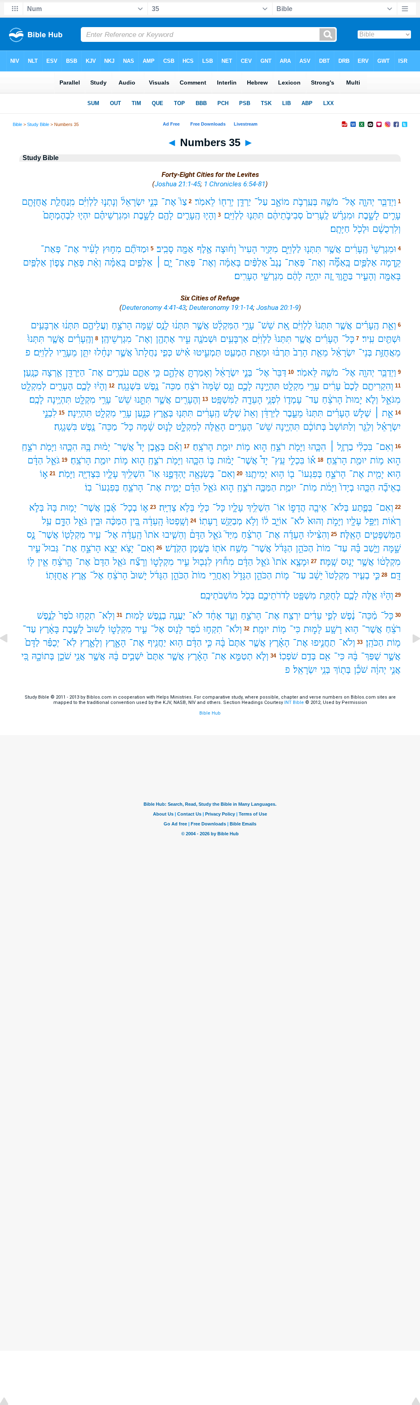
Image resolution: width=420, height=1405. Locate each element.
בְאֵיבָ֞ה (389, 487)
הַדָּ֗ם (192, 487)
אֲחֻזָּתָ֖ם (34, 202)
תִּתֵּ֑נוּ (143, 399)
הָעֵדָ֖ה (252, 399)
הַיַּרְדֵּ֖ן (75, 372)
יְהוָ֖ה (366, 372)
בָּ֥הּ (86, 447)
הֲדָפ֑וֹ (297, 507)
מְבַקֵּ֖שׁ (231, 521)
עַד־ (312, 399)
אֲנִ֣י (395, 670)
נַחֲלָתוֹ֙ (146, 352)
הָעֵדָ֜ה (293, 534)
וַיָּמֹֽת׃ (67, 474)
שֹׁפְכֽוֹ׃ (288, 656)
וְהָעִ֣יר (366, 276)
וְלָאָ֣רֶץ (91, 642)
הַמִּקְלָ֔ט (225, 325)
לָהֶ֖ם (165, 215)
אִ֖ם (325, 656)
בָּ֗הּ (356, 548)
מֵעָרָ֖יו (67, 352)
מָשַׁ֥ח (239, 548)
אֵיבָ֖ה (318, 507)
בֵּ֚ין (134, 521)
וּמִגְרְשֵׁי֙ (383, 249)
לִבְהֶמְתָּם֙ (59, 215)
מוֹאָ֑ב (280, 202)
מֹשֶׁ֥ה (329, 372)
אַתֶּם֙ (237, 642)
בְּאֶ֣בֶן (156, 447)
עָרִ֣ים (392, 215)
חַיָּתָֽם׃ (340, 229)
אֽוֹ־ (154, 474)
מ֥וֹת (243, 447)
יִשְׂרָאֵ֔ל (343, 352)
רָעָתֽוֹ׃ (208, 521)
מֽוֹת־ (308, 487)
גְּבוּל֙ (51, 548)
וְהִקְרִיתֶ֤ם (377, 386)
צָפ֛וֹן (57, 262)
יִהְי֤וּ (84, 215)
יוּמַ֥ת (288, 487)
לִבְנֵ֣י (50, 413)
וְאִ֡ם (175, 447)
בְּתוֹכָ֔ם (314, 427)
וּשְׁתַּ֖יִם (389, 339)
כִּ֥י (156, 372)
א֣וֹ (44, 474)
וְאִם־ (384, 447)
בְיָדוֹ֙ (347, 487)
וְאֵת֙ (251, 413)
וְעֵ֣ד (231, 615)
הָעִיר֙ (248, 249)
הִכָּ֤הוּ (366, 487)
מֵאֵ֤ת (319, 352)
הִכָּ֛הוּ (317, 447)
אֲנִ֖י (79, 656)
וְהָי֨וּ (100, 386)
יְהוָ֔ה (378, 670)
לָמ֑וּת (313, 629)
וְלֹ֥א (252, 521)
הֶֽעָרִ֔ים (356, 249)
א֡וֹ (312, 460)
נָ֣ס (31, 534)
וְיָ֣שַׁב (372, 548)
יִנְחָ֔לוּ (103, 352)
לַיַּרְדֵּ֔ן (270, 413)
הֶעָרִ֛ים (61, 386)
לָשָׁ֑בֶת (368, 215)
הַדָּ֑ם (63, 521)
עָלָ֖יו (354, 521)
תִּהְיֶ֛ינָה (288, 427)
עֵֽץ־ (278, 460)
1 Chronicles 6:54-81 (234, 184)
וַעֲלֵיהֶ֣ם (95, 325)
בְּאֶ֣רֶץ (163, 413)
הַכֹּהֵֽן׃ (374, 642)
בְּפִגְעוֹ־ (310, 474)
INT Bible (294, 702)
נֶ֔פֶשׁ (347, 615)
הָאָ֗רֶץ (279, 642)
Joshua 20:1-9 (277, 307)
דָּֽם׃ (395, 575)
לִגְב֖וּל (202, 562)
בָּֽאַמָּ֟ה (339, 262)
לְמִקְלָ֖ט (33, 386)
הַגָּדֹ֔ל (283, 548)
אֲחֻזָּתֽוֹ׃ (57, 575)
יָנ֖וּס (347, 562)
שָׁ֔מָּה (145, 427)
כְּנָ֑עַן (142, 413)
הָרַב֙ (300, 352)
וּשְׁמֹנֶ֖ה (205, 339)
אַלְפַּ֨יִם (255, 262)
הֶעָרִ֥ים (240, 427)
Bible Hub (210, 713)
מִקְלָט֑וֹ (162, 562)
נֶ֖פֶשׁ (151, 386)
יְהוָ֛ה (366, 202)
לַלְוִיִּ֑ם (291, 249)
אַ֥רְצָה (52, 372)
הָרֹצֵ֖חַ (133, 487)
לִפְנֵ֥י (273, 399)
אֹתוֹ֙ (152, 534)
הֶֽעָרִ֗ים (367, 325)
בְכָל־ (128, 507)
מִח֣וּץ (112, 249)
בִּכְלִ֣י (296, 460)
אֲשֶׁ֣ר (200, 325)
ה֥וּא (394, 474)
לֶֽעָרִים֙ (317, 215)
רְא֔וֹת (391, 521)
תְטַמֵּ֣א (241, 656)
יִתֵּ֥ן (85, 352)
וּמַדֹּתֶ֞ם (137, 249)
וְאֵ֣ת (389, 325)
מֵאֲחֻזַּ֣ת (388, 352)
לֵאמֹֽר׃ (205, 202)
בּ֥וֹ (210, 460)
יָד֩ (140, 447)
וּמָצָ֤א (299, 562)
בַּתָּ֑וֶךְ (344, 276)
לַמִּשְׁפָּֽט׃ (225, 399)
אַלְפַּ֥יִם (34, 262)
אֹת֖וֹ (219, 548)
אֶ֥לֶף (204, 249)
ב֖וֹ (291, 474)
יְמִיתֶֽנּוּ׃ (256, 474)
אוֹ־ (279, 507)
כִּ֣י (376, 575)
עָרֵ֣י (248, 325)
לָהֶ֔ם (294, 276)
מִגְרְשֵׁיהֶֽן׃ (116, 339)
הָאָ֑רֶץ (115, 642)
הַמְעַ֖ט (235, 352)
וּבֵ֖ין (97, 521)
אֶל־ (349, 202)
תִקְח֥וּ (85, 615)
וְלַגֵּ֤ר (366, 427)
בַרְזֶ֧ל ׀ (341, 447)
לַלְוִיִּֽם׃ (234, 215)
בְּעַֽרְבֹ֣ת (305, 202)
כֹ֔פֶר (193, 629)
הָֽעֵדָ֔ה (153, 521)
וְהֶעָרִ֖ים (188, 399)
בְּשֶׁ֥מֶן (199, 548)
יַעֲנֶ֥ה (177, 615)
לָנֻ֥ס (162, 325)
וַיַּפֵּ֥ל (372, 521)
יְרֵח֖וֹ (226, 202)
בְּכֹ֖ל (248, 595)
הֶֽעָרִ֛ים (188, 215)
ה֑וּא (260, 447)
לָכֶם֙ (351, 386)
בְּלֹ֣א (36, 507)
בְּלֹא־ (339, 507)
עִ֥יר (95, 534)
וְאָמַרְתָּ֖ (200, 372)
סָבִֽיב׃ (165, 249)
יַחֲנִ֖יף (157, 642)
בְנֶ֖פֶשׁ (156, 615)
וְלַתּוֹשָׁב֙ (342, 427)
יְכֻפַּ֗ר (51, 642)
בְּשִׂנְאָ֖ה (201, 474)
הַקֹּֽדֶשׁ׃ (176, 548)
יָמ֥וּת (68, 507)
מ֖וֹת (282, 575)
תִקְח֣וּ (212, 629)
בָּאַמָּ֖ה (390, 276)
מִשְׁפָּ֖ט (304, 595)
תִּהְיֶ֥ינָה (59, 399)
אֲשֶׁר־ (124, 447)
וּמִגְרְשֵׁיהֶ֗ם (112, 215)
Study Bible (38, 124)
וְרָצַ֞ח (138, 562)
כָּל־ (348, 339)
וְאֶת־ (317, 262)
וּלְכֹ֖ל (361, 229)
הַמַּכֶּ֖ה (266, 487)
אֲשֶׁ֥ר (332, 249)
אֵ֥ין (43, 562)
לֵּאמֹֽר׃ (307, 372)
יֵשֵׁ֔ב (316, 575)
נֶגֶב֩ (276, 262)
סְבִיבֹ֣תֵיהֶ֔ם (285, 215)
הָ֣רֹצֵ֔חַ (62, 562)
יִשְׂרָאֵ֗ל (389, 427)
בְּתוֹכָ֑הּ (43, 656)
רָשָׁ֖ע (333, 629)
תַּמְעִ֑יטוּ (207, 352)
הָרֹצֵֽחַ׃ (203, 447)
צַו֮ (183, 202)
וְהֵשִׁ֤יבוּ (174, 534)
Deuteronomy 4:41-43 (154, 307)
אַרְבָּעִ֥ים (45, 325)
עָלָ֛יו (110, 474)
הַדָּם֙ (102, 562)
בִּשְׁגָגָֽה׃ (129, 386)
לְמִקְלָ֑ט (188, 427)
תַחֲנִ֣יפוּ (323, 642)
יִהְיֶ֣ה (313, 276)
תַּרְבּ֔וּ (281, 352)
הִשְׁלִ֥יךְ (133, 474)
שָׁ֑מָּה (392, 548)
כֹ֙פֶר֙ (66, 615)
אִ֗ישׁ (183, 352)
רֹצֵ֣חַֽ (277, 447)
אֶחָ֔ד (214, 615)
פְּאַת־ (51, 249)
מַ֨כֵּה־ (367, 615)
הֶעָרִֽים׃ (246, 276)
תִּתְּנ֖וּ (255, 215)
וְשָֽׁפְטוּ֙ (178, 521)
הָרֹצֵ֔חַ (332, 399)
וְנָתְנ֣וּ (109, 202)
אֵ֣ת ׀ (383, 413)
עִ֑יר (184, 339)
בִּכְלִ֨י (364, 447)
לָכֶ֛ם (351, 595)
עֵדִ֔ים (313, 615)
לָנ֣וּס (165, 427)
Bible (17, 124)
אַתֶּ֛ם (141, 372)
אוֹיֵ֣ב (279, 521)
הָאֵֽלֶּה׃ (350, 534)
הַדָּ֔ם (35, 460)
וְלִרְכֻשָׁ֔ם (386, 229)
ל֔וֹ (265, 521)
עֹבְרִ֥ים (118, 372)
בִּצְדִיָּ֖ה (89, 474)
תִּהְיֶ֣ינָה (268, 386)
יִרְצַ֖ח (292, 615)
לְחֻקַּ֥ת (330, 595)
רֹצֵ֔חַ (191, 386)
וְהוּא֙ (316, 521)
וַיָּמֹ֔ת (328, 487)
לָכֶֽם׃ (36, 399)
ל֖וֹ (30, 562)
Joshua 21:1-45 (178, 184)
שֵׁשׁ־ (266, 325)
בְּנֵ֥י (325, 670)
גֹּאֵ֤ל (119, 562)
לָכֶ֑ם (244, 386)
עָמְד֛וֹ (293, 399)
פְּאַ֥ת (76, 262)
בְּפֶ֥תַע (362, 507)
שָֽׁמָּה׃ (329, 562)
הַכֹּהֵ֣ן (304, 548)
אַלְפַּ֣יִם (141, 262)
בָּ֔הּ (220, 642)
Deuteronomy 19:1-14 (221, 307)
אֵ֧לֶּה (369, 595)
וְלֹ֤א (371, 399)
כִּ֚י (24, 656)
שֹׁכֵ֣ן (64, 656)
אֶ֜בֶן (110, 507)
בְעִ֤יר (361, 575)
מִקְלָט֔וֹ (389, 562)
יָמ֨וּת (102, 447)
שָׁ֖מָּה (144, 325)
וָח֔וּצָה (225, 249)
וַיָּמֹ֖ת (297, 447)
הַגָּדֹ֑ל (242, 575)
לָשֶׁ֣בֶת (73, 629)
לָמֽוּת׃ (135, 615)
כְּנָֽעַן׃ (31, 372)
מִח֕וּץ (224, 562)
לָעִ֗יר (90, 249)
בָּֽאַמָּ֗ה (115, 262)
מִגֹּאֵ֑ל (391, 399)
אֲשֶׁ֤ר (344, 325)
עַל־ (261, 202)
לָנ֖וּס (175, 629)
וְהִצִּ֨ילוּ (318, 534)
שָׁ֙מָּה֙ (211, 386)
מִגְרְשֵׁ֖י (272, 276)
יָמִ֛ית (173, 487)
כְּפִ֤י (166, 352)
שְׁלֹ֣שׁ (362, 413)
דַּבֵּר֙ (279, 372)
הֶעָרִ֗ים (326, 339)
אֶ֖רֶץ (79, 575)
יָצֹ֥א (127, 548)
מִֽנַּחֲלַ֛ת (62, 202)
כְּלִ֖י (203, 507)
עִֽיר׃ (368, 339)
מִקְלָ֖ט (293, 386)
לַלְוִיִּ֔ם (302, 325)
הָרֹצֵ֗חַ (251, 534)
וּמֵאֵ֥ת (259, 352)
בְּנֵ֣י (153, 202)
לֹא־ (297, 521)
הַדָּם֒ (197, 534)
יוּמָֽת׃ (261, 629)
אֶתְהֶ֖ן (165, 339)
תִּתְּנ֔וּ (180, 325)
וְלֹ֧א (262, 656)
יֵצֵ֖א (110, 548)
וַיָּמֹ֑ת (335, 521)
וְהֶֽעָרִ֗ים (81, 339)
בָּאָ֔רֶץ (49, 629)
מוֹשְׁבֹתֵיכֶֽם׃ (219, 595)
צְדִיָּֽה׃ (167, 507)
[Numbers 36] (409, 657)
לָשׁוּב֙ (96, 629)
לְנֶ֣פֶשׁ (46, 615)
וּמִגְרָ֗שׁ (343, 215)
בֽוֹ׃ (88, 487)
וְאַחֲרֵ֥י (219, 575)
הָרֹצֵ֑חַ (122, 325)
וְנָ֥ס (229, 386)
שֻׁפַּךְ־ (371, 656)
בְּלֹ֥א (187, 507)
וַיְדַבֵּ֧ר (387, 202)
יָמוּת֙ (354, 399)
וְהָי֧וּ (209, 215)
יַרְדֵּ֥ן (244, 202)
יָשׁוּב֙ (139, 575)
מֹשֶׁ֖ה (329, 202)
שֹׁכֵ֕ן (361, 670)
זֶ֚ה (328, 276)
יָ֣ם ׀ (164, 262)
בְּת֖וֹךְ (342, 670)
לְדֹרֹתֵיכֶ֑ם (274, 595)
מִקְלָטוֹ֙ (337, 575)
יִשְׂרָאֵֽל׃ (305, 670)
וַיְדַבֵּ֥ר (387, 372)
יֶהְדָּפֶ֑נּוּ (174, 474)
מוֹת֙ (324, 548)
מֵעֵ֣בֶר (293, 413)
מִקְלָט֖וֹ (73, 534)
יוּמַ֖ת (225, 447)
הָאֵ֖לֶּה (215, 427)
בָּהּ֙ (52, 507)
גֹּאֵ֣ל (53, 460)
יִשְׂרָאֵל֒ (133, 202)
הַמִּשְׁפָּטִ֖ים (382, 534)
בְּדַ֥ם (308, 656)
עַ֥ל (47, 521)
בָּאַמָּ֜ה (230, 262)
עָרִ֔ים (332, 386)
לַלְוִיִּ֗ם (88, 202)
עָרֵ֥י (313, 386)
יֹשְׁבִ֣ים (133, 656)
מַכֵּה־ (171, 386)
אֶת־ (168, 202)
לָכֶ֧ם (83, 386)
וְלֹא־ (234, 629)
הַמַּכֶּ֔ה (116, 521)
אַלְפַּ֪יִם (365, 262)
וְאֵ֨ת (94, 262)
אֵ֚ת (283, 325)
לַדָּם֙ (32, 642)
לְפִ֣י (331, 615)
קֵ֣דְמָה (390, 262)
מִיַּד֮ (231, 534)
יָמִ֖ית (376, 474)
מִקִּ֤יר (269, 249)
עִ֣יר (34, 548)
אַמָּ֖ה (185, 249)
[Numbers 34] (10, 657)
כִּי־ (295, 629)
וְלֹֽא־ (106, 615)
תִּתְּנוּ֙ (323, 325)
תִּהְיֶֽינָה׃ (80, 413)
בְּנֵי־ (365, 352)
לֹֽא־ (70, 642)
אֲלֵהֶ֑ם (174, 372)
